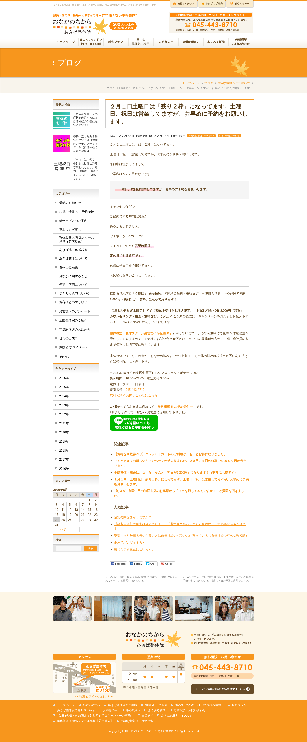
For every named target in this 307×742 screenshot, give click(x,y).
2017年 (64, 459)
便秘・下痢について (73, 284)
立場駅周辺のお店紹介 (74, 329)
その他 (64, 356)
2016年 (64, 468)
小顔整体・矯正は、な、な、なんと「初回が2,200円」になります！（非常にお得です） (175, 472)
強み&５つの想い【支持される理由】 (199, 705)
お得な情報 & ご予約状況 (233, 83)
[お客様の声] (166, 42)
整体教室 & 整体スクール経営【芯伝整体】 (85, 721)
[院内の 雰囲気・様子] (141, 42)
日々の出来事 (68, 338)
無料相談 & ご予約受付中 (175, 406)
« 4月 (63, 529)
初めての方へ (91, 705)
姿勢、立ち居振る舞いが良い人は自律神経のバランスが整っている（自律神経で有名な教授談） (181, 535)
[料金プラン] (116, 42)
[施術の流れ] (191, 42)
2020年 (64, 432)
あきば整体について (229, 136)
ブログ (208, 83)
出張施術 (147, 715)
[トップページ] (66, 42)
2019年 (64, 441)
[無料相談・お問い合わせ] (241, 42)
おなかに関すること (73, 276)
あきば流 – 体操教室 (73, 250)
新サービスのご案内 (73, 220)
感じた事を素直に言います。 (134, 549)
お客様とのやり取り (73, 302)
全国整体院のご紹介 (73, 320)
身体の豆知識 (68, 267)
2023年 (64, 405)
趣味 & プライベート (73, 347)
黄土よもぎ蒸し (70, 229)
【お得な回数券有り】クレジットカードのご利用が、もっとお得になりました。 (170, 454)
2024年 (64, 396)
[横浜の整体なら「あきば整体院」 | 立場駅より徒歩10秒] (95, 29)
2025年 (64, 387)
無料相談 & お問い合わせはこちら (133, 395)
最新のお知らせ (70, 202)
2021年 (64, 423)
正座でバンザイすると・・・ (134, 542)
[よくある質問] (216, 42)
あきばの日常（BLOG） (177, 715)
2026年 (64, 378)
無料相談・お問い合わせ (190, 710)
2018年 (64, 450)
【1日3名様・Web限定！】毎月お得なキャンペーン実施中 (95, 715)
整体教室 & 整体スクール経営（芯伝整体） (76, 239)
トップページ (191, 83)
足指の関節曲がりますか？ (133, 517)
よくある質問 (157, 710)
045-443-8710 (135, 389)
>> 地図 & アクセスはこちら (94, 696)
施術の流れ (133, 710)
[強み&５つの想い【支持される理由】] (91, 42)
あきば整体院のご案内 (122, 705)
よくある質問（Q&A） (75, 293)
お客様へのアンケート (74, 311)
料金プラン (239, 705)
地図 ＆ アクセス (156, 705)
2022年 (64, 414)
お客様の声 (110, 710)
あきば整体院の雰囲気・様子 (76, 710)
